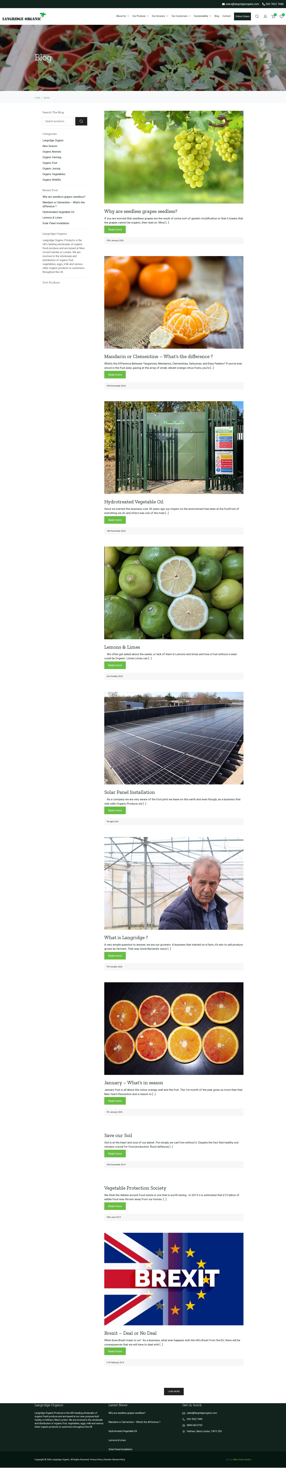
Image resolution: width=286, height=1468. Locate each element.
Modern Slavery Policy (114, 1459)
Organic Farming (52, 157)
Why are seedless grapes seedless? (140, 211)
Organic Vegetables (54, 174)
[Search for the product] (81, 121)
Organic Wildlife (52, 179)
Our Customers (180, 16)
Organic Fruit (50, 162)
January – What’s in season (133, 1083)
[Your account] (265, 17)
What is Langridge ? (126, 937)
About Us (121, 16)
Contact (226, 16)
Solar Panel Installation (129, 792)
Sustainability (201, 16)
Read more (115, 229)
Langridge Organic (53, 140)
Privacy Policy (96, 1459)
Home (38, 98)
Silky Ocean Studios (242, 1459)
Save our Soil (118, 1135)
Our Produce (138, 16)
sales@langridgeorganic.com (242, 4)
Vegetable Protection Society (135, 1188)
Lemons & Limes (122, 647)
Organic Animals (52, 151)
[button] (174, 1391)
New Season (50, 146)
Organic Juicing (51, 168)
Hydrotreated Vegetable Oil (134, 502)
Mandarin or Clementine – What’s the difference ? (158, 356)
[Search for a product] (257, 16)
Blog (217, 16)
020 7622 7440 (275, 4)
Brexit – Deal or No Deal (130, 1333)
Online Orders (242, 16)
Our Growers (158, 16)
